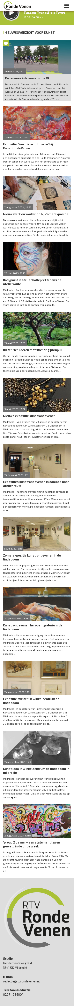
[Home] (17, 5)
